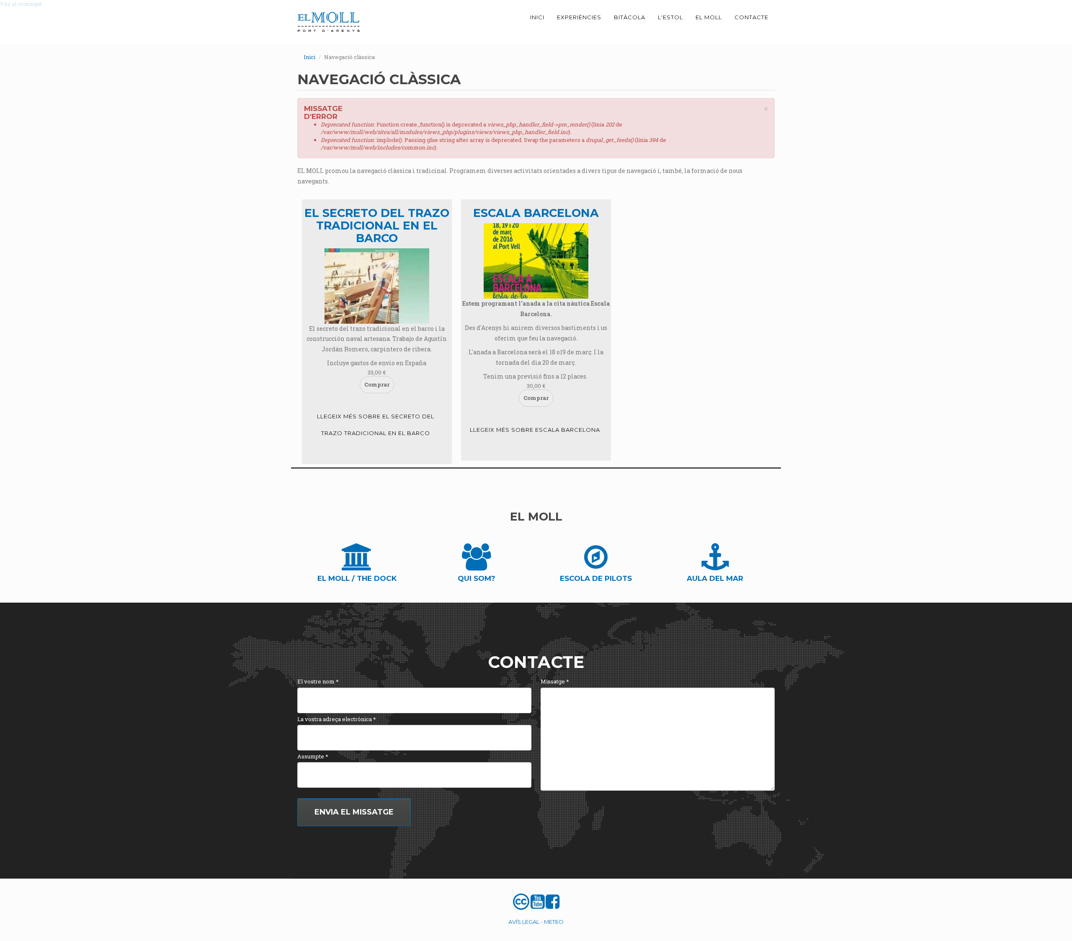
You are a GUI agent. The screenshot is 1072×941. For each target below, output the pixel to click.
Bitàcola (629, 17)
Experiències (579, 17)
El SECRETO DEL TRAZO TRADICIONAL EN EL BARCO (376, 225)
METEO (554, 921)
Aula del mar (715, 578)
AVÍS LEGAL (523, 921)
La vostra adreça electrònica (336, 719)
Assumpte (312, 756)
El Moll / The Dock (357, 578)
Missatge (555, 681)
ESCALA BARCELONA (536, 213)
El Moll (709, 17)
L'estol (670, 17)
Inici (537, 17)
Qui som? (476, 578)
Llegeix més (375, 424)
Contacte (751, 17)
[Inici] (331, 22)
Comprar (376, 384)
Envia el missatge (354, 812)
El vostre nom (318, 681)
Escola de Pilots (596, 578)
